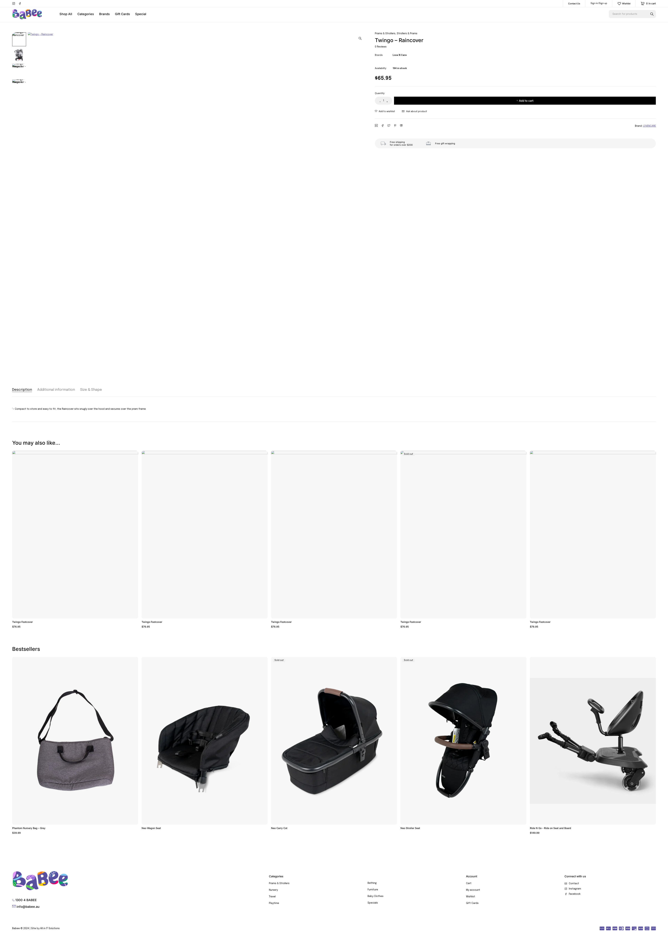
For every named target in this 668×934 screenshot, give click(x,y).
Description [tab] (22, 390)
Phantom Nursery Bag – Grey (28, 828)
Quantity (380, 93)
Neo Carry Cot (279, 828)
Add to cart (526, 100)
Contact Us (574, 3)
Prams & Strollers (385, 33)
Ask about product (416, 111)
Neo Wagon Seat (151, 828)
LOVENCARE (649, 126)
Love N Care (400, 55)
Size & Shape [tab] (91, 390)
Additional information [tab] (56, 390)
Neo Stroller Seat (410, 828)
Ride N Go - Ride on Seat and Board (550, 828)
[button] (360, 38)
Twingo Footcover (22, 621)
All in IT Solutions (50, 928)
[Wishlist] (385, 111)
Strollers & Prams (407, 33)
